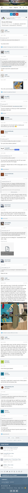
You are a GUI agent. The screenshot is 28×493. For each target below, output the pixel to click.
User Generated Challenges (12, 449)
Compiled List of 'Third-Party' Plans (12, 459)
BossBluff (4, 23)
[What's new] (23, 7)
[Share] (24, 35)
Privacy (15, 488)
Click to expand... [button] (14, 192)
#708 (26, 178)
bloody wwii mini (13, 25)
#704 (26, 101)
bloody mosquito (5, 25)
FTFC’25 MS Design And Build (11, 447)
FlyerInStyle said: (5, 230)
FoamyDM (7, 148)
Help (19, 488)
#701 (26, 35)
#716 (26, 391)
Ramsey (6, 373)
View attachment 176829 (6, 66)
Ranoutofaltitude (9, 131)
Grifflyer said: (4, 139)
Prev (13, 437)
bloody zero (19, 25)
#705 (26, 122)
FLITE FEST (12, 482)
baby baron (17, 23)
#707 (26, 153)
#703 (26, 79)
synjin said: (4, 59)
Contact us (3, 488)
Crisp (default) (5, 485)
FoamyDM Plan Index (9, 453)
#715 (26, 378)
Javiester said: (4, 38)
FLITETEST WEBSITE (5, 482)
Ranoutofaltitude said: (6, 155)
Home (22, 488)
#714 (26, 366)
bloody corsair (23, 23)
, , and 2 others (10, 332)
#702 (26, 56)
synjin (6, 30)
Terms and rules (9, 488)
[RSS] (25, 488)
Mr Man (5, 449)
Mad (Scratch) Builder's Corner (15, 460)
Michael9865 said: (5, 267)
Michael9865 (8, 222)
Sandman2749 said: (6, 181)
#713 (26, 342)
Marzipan (7, 117)
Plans (9, 454)
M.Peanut (7, 361)
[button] (1, 7)
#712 (26, 283)
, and (13, 47)
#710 (26, 227)
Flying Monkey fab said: (6, 418)
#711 (26, 264)
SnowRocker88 (6, 460)
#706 (26, 136)
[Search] (26, 7)
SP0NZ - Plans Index (8, 465)
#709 (26, 209)
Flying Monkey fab (9, 386)
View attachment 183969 (17, 106)
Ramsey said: (4, 394)
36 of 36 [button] (17, 437)
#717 (26, 415)
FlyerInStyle (8, 204)
